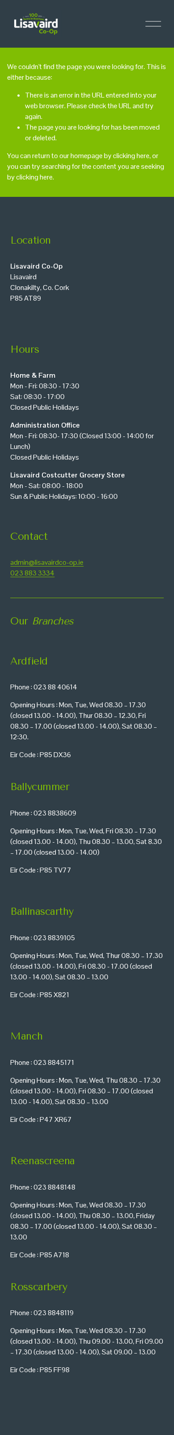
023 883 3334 (32, 573)
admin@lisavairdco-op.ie (46, 562)
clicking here (131, 155)
